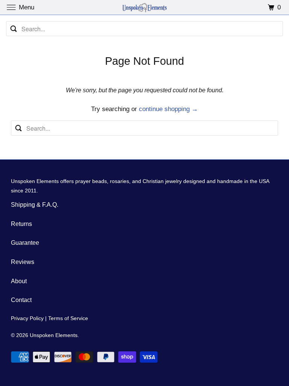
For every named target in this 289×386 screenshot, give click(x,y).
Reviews (22, 262)
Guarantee (25, 243)
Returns (21, 224)
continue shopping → (168, 109)
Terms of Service (68, 318)
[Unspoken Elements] (144, 7)
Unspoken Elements (54, 335)
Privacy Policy (27, 318)
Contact (21, 300)
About (19, 281)
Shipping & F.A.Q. (34, 204)
